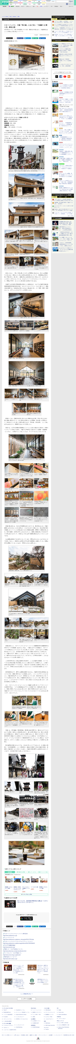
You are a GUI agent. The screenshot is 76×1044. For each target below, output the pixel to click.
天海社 (59, 1010)
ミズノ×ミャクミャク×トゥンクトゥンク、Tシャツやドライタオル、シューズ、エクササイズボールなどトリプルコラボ (66, 147)
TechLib (47, 1029)
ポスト (10, 38)
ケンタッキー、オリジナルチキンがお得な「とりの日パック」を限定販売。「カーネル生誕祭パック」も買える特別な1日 (63, 214)
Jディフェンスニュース (50, 1012)
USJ (51, 6)
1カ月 (71, 18)
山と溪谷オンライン (36, 1020)
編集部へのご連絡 (33, 1035)
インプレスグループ (58, 1035)
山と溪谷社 (33, 1019)
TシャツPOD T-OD (36, 1014)
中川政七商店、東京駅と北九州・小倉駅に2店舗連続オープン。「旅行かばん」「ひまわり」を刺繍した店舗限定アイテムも (66, 161)
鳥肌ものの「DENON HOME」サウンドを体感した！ (65, 61)
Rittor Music (33, 1008)
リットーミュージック (36, 1010)
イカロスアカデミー (49, 1019)
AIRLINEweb (48, 1010)
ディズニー (46, 6)
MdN (45, 1021)
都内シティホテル (32, 872)
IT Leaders (5, 1016)
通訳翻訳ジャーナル (49, 1014)
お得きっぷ (28, 6)
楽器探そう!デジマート (37, 1012)
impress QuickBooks (62, 1014)
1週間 (65, 18)
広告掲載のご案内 (24, 1035)
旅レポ (22, 6)
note (36, 38)
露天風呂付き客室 (21, 872)
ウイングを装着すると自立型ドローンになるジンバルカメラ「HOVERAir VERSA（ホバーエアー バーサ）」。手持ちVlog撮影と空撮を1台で (64, 26)
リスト (15, 38)
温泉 (34, 6)
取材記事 (17, 6)
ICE (57, 1008)
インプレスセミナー (20, 1016)
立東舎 (33, 1016)
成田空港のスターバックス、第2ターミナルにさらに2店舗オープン (42, 981)
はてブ (28, 38)
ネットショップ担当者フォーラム (22, 1012)
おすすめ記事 (58, 218)
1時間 (54, 18)
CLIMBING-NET (35, 1023)
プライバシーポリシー (42, 1035)
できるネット (6, 1027)
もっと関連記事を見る (26, 993)
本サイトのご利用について (7, 1035)
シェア (21, 38)
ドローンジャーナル (7, 1019)
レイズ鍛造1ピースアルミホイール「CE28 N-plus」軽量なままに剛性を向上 (65, 45)
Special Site (58, 40)
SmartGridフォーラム (20, 1010)
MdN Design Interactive (50, 1025)
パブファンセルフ (62, 1018)
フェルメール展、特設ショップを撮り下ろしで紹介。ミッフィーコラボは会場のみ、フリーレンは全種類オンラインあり (63, 32)
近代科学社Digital (35, 1027)
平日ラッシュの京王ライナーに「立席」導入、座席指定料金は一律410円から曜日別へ (66, 182)
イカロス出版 (46, 1008)
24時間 (60, 18)
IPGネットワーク (60, 1020)
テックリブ (46, 1027)
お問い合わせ (16, 1035)
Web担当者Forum (7, 1012)
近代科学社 (33, 1025)
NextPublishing (19, 1027)
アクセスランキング (60, 17)
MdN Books (47, 1023)
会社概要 (50, 1035)
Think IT (5, 1010)
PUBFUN (59, 1016)
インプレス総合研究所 (7, 1014)
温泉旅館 (10, 872)
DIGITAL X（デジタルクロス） (22, 1019)
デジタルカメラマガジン (8, 1025)
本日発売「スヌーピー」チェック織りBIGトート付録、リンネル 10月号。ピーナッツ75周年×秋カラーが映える (63, 36)
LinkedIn (43, 38)
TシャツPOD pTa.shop (63, 1022)
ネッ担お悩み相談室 (7, 1021)
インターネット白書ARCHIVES (9, 1029)
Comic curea (61, 1012)
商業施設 (56, 6)
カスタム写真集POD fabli (63, 1024)
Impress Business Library (21, 1014)
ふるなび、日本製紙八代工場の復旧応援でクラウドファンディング (66, 94)
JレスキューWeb (48, 1016)
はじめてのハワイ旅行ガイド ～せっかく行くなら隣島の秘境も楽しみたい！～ (66, 249)
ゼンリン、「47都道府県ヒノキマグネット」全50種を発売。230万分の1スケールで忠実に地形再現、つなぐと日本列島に (64, 29)
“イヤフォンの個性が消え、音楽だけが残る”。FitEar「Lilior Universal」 (65, 50)
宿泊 (61, 6)
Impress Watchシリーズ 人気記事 (63, 195)
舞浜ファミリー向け (43, 872)
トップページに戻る (26, 998)
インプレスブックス (20, 1024)
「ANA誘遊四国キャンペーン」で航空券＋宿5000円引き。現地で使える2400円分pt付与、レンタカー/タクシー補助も (66, 140)
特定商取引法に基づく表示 (69, 1035)
